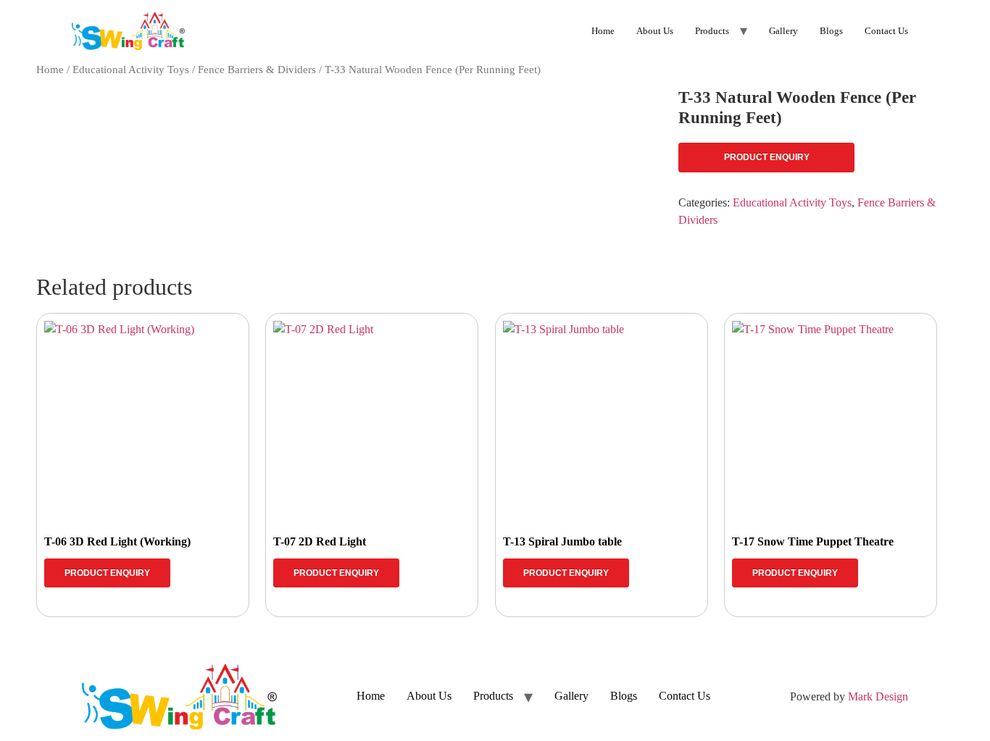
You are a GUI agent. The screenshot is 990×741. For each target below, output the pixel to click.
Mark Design (878, 696)
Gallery (783, 30)
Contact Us (886, 30)
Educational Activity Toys (130, 69)
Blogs (831, 30)
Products (712, 30)
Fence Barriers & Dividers (257, 69)
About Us (654, 30)
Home (603, 30)
